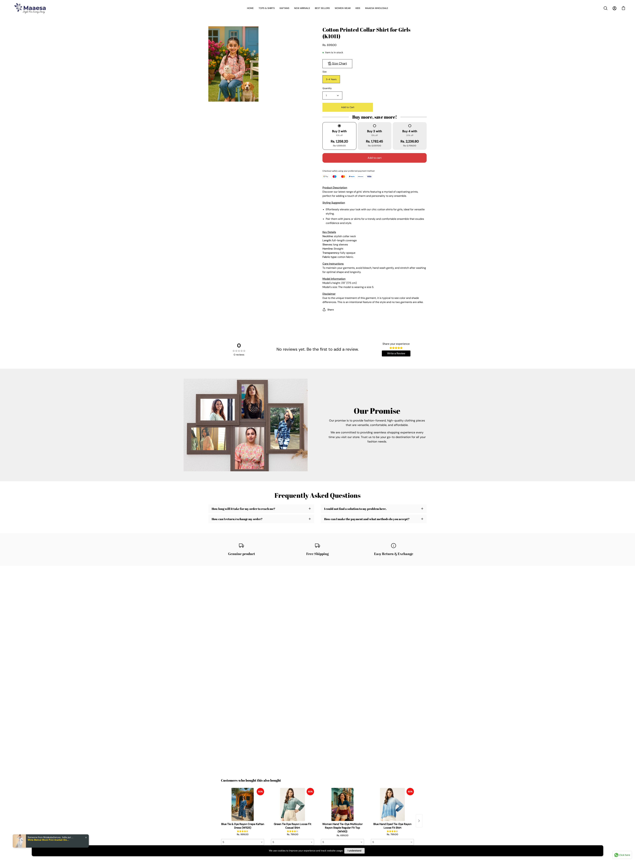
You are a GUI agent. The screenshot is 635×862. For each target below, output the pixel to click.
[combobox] (242, 842)
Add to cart (374, 158)
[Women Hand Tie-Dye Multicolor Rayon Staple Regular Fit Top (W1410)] (342, 804)
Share (330, 309)
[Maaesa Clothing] (30, 8)
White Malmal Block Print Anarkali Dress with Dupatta (48, 840)
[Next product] (419, 820)
